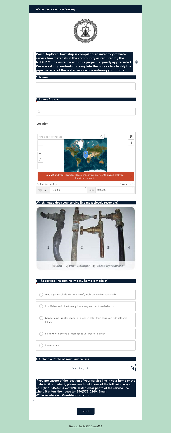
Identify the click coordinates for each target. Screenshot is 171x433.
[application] (85, 159)
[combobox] (86, 111)
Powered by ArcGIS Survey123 (85, 426)
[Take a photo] (132, 368)
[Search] (101, 136)
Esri (133, 184)
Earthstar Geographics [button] (47, 184)
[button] (136, 62)
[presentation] (86, 295)
